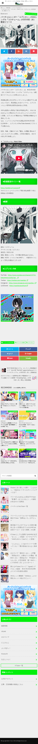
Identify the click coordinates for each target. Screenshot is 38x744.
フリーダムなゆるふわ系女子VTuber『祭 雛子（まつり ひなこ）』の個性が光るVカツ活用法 (23, 499)
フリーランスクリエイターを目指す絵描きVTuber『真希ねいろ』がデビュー (23, 518)
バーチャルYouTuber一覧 (19, 506)
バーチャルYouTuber (8, 342)
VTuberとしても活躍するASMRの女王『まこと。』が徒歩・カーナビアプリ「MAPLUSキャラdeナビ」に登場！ (23, 536)
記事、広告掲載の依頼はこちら (12, 684)
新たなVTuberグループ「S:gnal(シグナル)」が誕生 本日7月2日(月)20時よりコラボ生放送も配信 (23, 568)
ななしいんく (6, 659)
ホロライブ (5, 637)
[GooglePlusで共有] (19, 51)
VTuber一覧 (19, 665)
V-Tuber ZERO (12, 740)
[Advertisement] (19, 313)
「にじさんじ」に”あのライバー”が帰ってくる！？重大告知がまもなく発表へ (23, 546)
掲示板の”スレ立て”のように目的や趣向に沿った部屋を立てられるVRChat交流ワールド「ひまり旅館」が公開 (23, 527)
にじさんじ (5, 642)
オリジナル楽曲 (20, 342)
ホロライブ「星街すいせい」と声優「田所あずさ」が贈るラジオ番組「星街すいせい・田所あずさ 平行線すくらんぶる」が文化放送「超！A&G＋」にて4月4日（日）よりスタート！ (23, 557)
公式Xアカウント (7, 679)
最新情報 (4, 626)
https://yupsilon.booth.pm (17, 285)
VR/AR (3, 631)
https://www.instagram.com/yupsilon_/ (22, 283)
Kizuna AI (4, 654)
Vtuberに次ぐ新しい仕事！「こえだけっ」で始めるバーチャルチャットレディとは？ (23, 490)
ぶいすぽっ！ (6, 648)
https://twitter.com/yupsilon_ (17, 280)
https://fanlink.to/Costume (9, 188)
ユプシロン (30, 342)
